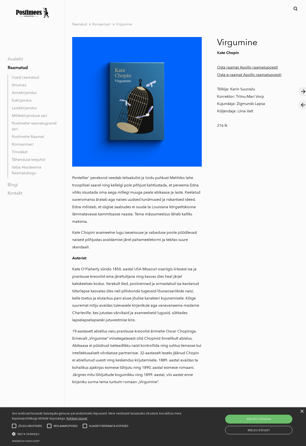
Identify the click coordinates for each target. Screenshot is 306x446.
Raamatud (18, 67)
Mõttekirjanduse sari (29, 115)
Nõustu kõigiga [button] (259, 419)
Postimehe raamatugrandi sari (34, 126)
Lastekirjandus (24, 108)
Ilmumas (19, 85)
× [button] (302, 411)
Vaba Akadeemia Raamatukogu (26, 170)
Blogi (13, 184)
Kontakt (15, 193)
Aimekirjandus (24, 92)
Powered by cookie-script (26, 441)
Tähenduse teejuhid (28, 159)
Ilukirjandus (22, 100)
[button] (103, 433)
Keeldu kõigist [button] (259, 430)
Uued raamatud (25, 77)
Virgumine (124, 24)
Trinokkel (19, 152)
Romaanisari (22, 144)
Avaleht (15, 59)
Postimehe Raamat (28, 136)
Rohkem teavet (76, 418)
